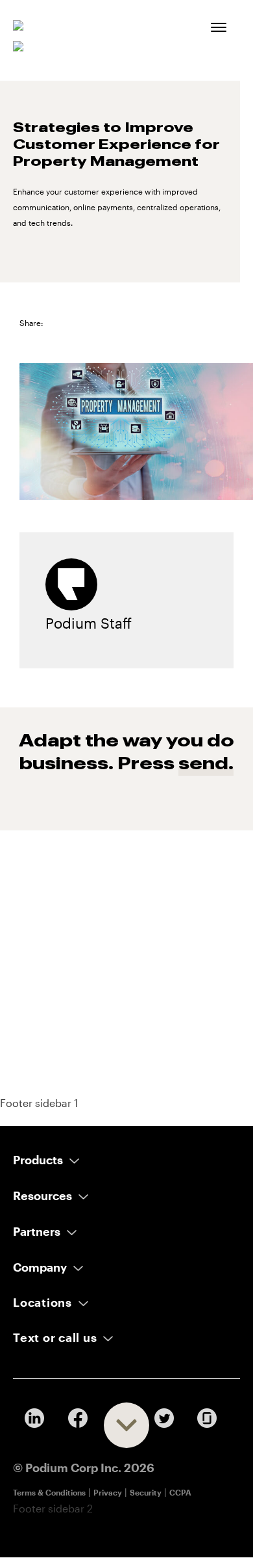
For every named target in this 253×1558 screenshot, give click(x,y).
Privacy (107, 1492)
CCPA (180, 1492)
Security (146, 1492)
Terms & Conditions (49, 1492)
